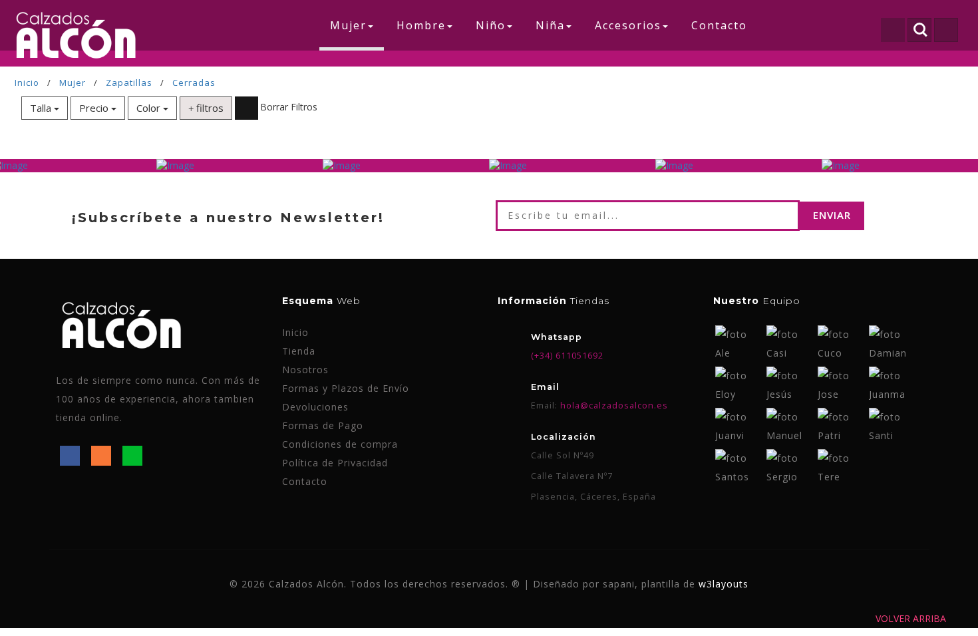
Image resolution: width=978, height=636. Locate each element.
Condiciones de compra (340, 444)
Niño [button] (491, 25)
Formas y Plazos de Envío (345, 388)
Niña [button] (550, 25)
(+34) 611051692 (567, 355)
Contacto (719, 25)
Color (149, 107)
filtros (209, 107)
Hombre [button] (421, 25)
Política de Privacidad (335, 462)
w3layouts (723, 583)
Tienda (298, 351)
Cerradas (194, 82)
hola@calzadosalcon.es (613, 405)
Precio (95, 107)
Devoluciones (315, 406)
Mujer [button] (348, 25)
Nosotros (305, 369)
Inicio (27, 82)
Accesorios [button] (628, 25)
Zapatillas (129, 82)
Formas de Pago (322, 425)
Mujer (72, 82)
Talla (42, 107)
